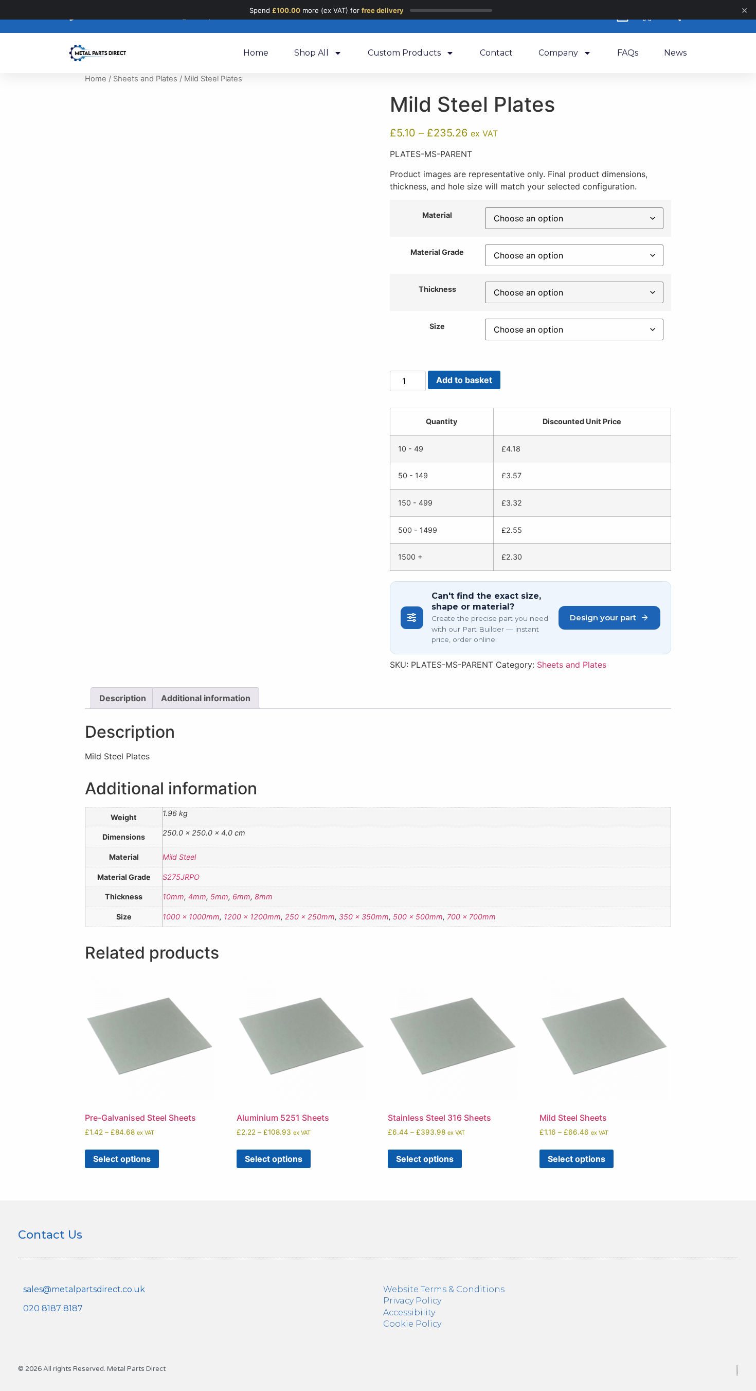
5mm (219, 896)
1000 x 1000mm (191, 916)
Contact (496, 53)
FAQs (627, 53)
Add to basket (464, 380)
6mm (241, 896)
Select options (122, 1159)
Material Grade (437, 252)
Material (437, 215)
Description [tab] (122, 698)
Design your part (603, 617)
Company (558, 53)
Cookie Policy (412, 1324)
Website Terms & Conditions (444, 1289)
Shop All (311, 53)
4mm (197, 896)
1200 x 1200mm (252, 916)
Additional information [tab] (205, 698)
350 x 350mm (364, 916)
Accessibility (409, 1312)
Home (255, 53)
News (675, 53)
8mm (264, 896)
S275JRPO (181, 877)
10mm (173, 896)
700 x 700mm (471, 916)
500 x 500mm (418, 916)
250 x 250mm (310, 916)
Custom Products (404, 53)
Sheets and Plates (145, 78)
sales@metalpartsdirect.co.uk (84, 1289)
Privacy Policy (412, 1301)
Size (437, 326)
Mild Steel (179, 857)
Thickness (437, 289)
